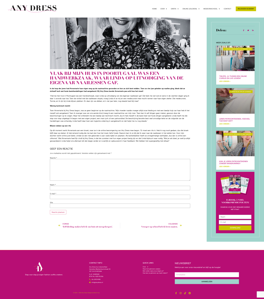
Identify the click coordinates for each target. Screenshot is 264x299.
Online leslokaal (190, 9)
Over (162, 9)
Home (154, 9)
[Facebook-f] (176, 293)
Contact (227, 9)
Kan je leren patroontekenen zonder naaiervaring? (233, 162)
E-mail (53, 193)
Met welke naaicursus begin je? (153, 271)
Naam (53, 185)
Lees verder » (224, 81)
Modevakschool (210, 9)
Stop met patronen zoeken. (152, 269)
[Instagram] (180, 293)
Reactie (53, 158)
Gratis (173, 9)
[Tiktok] (185, 293)
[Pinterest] (190, 293)
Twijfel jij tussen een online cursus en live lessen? (233, 77)
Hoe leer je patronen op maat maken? (155, 273)
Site (51, 202)
